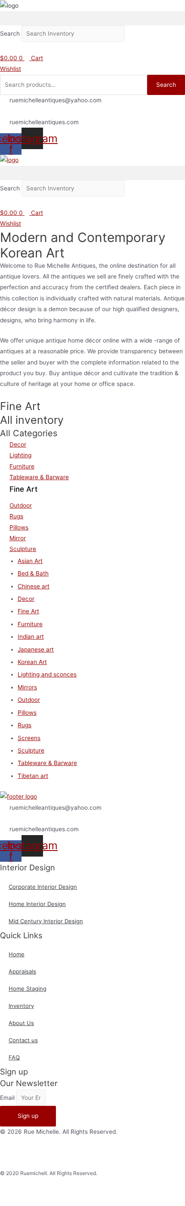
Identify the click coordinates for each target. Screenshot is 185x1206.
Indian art (31, 636)
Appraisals (22, 971)
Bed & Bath (33, 573)
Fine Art (28, 611)
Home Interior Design (37, 903)
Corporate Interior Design (43, 886)
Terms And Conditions (154, 1152)
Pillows (27, 712)
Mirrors (27, 687)
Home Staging (27, 988)
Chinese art (33, 586)
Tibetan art (33, 775)
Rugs (24, 725)
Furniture (30, 624)
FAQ (14, 1057)
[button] (92, 18)
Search (10, 33)
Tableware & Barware (47, 762)
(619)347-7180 (30, 111)
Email (8, 1097)
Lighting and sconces (47, 674)
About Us (21, 1022)
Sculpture (31, 750)
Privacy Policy (101, 1152)
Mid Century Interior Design (46, 921)
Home (17, 954)
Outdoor (29, 699)
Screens (29, 738)
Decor (26, 598)
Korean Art (32, 661)
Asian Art (30, 560)
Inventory (21, 1005)
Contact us (23, 1040)
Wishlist (10, 68)
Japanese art (36, 649)
